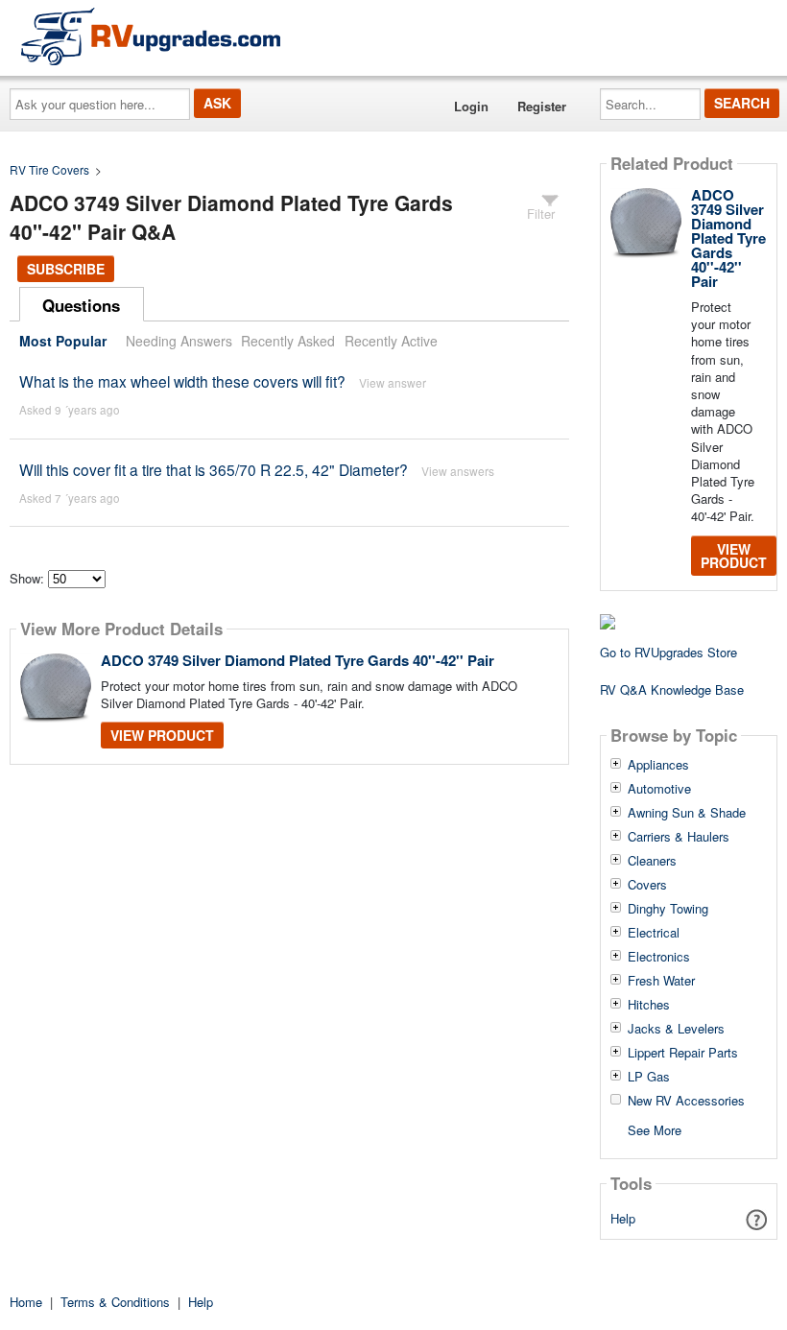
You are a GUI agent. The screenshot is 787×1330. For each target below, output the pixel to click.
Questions (81, 305)
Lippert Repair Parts (683, 1052)
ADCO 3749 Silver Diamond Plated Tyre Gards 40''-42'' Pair (297, 660)
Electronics (659, 956)
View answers (457, 471)
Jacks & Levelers (676, 1028)
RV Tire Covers (49, 169)
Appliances (658, 765)
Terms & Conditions (115, 1302)
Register (541, 106)
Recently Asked (288, 340)
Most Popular (63, 340)
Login (471, 106)
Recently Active (391, 340)
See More (654, 1129)
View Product (162, 735)
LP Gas (649, 1076)
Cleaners (652, 860)
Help (622, 1218)
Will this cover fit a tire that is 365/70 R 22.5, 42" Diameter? (213, 469)
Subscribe (66, 268)
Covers (647, 884)
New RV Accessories (686, 1100)
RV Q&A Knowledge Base (672, 689)
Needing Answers (179, 340)
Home (26, 1302)
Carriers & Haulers (678, 836)
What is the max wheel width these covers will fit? (182, 381)
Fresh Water (661, 980)
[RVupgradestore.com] (151, 36)
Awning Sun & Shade (687, 812)
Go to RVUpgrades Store (668, 652)
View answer (392, 382)
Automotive (659, 789)
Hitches (649, 1004)
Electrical (654, 932)
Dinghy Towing (668, 908)
